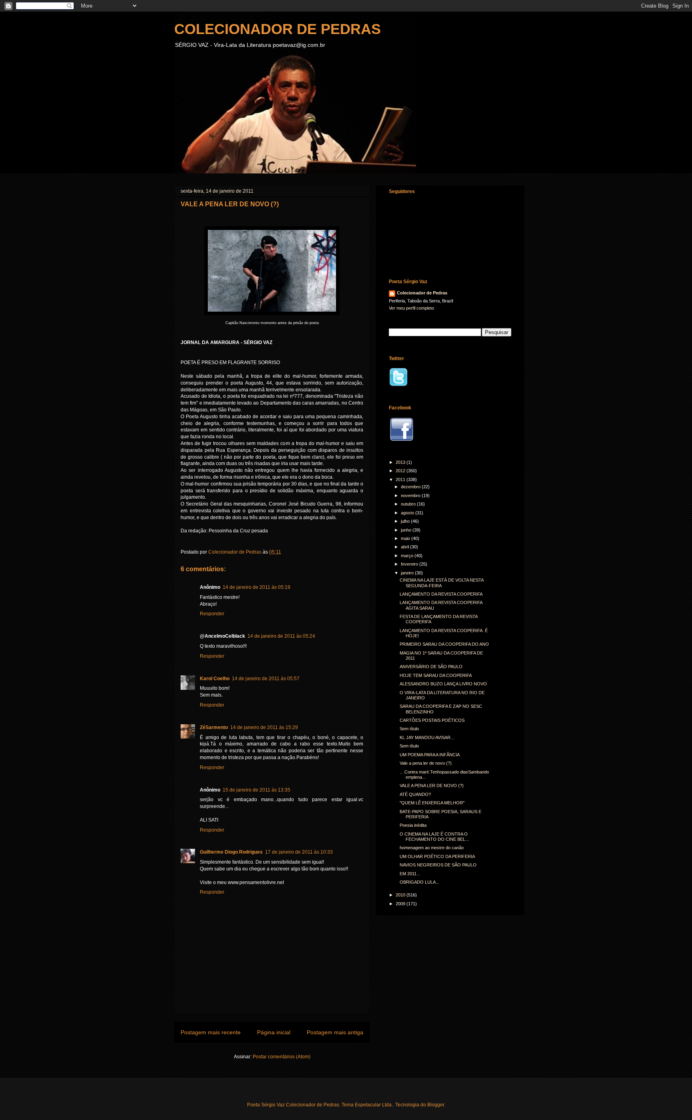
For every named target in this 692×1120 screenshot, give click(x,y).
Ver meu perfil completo (411, 308)
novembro (411, 495)
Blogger (435, 1105)
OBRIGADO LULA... (419, 882)
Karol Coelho (214, 678)
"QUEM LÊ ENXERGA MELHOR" (432, 802)
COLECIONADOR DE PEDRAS (277, 29)
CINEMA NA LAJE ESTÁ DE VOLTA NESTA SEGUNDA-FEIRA (441, 583)
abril (405, 546)
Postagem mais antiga (335, 1032)
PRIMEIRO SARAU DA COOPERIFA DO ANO (444, 644)
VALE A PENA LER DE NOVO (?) (432, 785)
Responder (212, 613)
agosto (408, 512)
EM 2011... (410, 873)
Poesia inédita (413, 825)
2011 (401, 479)
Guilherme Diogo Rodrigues (231, 852)
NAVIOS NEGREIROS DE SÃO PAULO (438, 864)
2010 (401, 894)
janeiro (408, 572)
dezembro (411, 486)
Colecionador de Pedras (422, 292)
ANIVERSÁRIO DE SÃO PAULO (431, 666)
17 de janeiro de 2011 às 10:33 (299, 852)
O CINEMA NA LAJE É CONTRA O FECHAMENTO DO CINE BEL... (434, 837)
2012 (401, 470)
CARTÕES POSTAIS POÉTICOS (432, 720)
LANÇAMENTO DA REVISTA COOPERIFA (441, 594)
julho (406, 521)
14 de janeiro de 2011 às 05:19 (256, 587)
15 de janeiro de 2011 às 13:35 (256, 790)
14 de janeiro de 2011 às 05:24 (281, 636)
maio (406, 538)
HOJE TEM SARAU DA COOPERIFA (436, 675)
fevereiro (410, 564)
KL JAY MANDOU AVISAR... (427, 737)
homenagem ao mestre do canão (432, 847)
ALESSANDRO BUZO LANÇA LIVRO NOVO (443, 683)
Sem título (409, 728)
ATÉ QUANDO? (415, 794)
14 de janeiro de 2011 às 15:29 (264, 727)
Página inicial (273, 1032)
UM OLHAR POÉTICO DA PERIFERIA (437, 856)
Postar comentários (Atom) (281, 1057)
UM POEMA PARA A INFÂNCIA (430, 754)
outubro (409, 504)
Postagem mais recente (211, 1032)
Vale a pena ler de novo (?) (426, 763)
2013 (401, 462)
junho (406, 530)
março (407, 555)
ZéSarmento (214, 727)
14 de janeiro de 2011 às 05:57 (266, 678)
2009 (401, 903)
